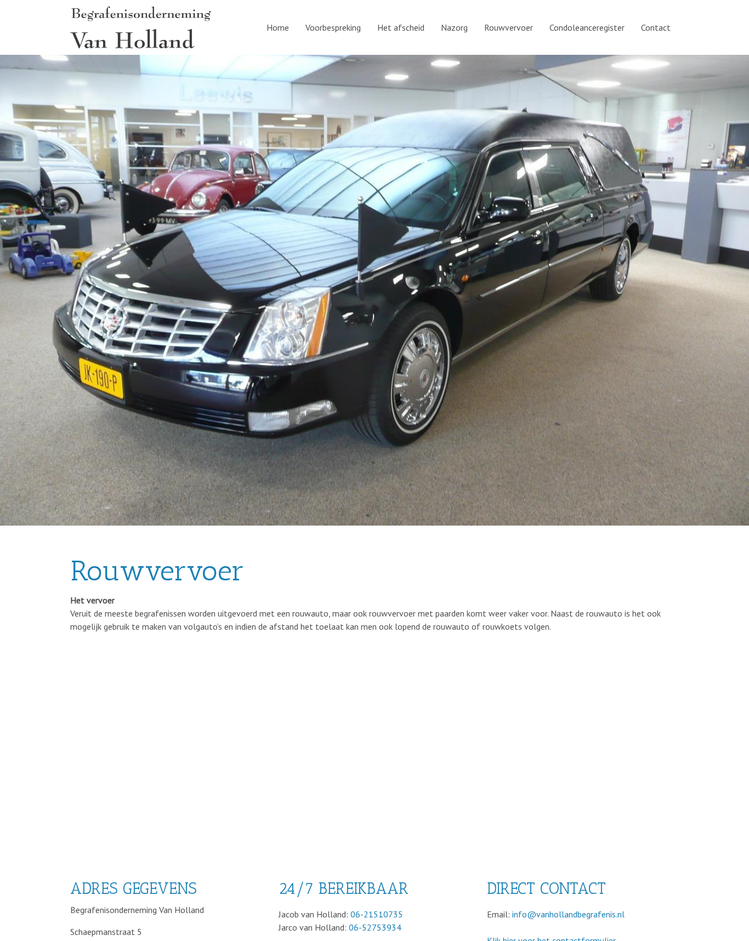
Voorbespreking (333, 27)
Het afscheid (400, 27)
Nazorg (454, 27)
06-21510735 (376, 914)
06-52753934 (375, 927)
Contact (656, 27)
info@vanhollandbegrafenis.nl (568, 914)
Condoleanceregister (587, 27)
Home (277, 27)
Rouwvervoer (508, 27)
